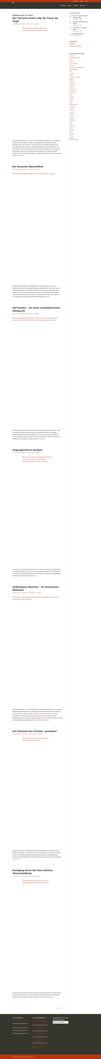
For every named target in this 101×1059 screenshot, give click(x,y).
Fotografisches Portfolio (75, 57)
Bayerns (34, 720)
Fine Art (71, 61)
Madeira (71, 100)
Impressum (82, 1)
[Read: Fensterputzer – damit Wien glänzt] (71, 28)
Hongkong (72, 92)
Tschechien (72, 120)
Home (71, 71)
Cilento (71, 127)
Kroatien (71, 98)
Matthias (37, 23)
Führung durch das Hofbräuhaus (40, 713)
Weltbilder (72, 125)
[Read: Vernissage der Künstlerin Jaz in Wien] (71, 22)
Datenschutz (75, 1)
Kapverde (72, 96)
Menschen (72, 65)
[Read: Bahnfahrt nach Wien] (71, 34)
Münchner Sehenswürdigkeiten (77, 67)
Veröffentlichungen (74, 139)
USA (71, 124)
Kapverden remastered (17, 1034)
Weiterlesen (20, 155)
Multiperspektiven (74, 104)
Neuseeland (72, 106)
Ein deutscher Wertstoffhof (27, 166)
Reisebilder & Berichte (75, 77)
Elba (71, 131)
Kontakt (87, 1)
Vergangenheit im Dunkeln (27, 450)
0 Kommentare (22, 23)
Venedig (71, 137)
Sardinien (72, 133)
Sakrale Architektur (74, 69)
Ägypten (71, 79)
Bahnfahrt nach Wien (78, 33)
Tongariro (72, 118)
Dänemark (72, 83)
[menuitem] (62, 5)
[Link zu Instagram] (13, 1)
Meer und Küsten (74, 63)
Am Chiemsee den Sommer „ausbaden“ (34, 731)
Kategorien (72, 43)
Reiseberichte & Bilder (58, 1020)
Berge (71, 59)
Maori (71, 102)
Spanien (71, 116)
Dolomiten (72, 129)
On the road (72, 108)
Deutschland (30, 23)
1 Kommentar (23, 452)
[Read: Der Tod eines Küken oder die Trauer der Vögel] (71, 16)
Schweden (72, 112)
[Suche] (87, 5)
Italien (71, 94)
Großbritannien (73, 90)
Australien (72, 81)
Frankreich (72, 87)
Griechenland (73, 88)
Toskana (71, 135)
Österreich (72, 110)
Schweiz (71, 114)
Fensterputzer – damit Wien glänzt (19, 1029)
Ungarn (71, 122)
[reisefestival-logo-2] (17, 5)
